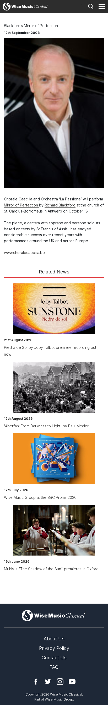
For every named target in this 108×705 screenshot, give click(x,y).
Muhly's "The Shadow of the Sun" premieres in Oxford (51, 569)
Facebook (36, 681)
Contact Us (54, 657)
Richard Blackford (60, 205)
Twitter (48, 681)
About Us (54, 638)
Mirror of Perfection (21, 205)
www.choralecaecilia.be (24, 252)
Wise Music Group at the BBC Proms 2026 (40, 497)
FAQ (54, 667)
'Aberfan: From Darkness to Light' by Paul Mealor (46, 426)
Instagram (60, 681)
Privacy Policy (54, 648)
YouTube (72, 681)
